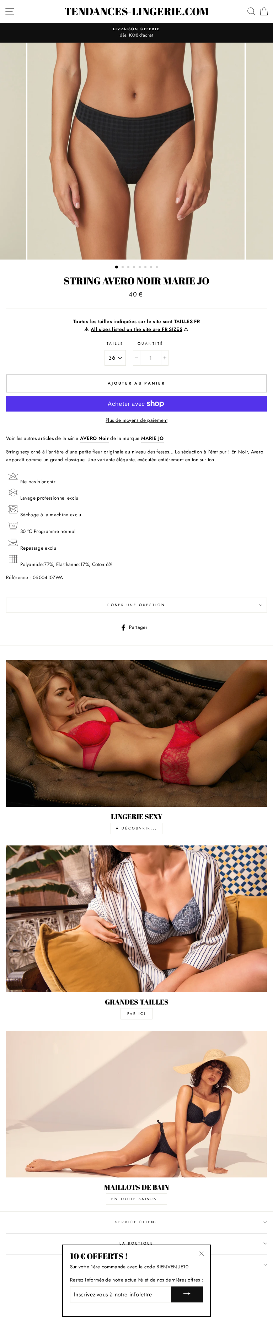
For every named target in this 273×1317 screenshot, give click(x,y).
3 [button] (129, 268)
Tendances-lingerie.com (136, 11)
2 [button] (123, 268)
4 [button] (134, 268)
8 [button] (157, 268)
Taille (115, 343)
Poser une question (136, 605)
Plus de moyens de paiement (136, 420)
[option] (136, 32)
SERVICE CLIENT (136, 1222)
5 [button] (140, 268)
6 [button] (146, 268)
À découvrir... (136, 828)
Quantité (150, 343)
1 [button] (117, 267)
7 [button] (152, 268)
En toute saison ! (136, 1199)
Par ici (136, 1013)
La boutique (136, 1243)
